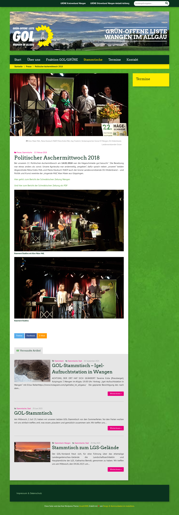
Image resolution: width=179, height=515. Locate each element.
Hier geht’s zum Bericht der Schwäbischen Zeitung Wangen (42, 179)
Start (17, 60)
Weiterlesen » (116, 394)
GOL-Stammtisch (33, 413)
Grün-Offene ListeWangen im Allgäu (135, 34)
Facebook (31, 336)
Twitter (19, 336)
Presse (28, 66)
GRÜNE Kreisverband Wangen (73, 3)
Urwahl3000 (83, 506)
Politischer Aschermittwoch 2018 (57, 157)
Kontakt (132, 60)
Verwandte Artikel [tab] (30, 350)
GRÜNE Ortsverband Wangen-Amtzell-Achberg (109, 3)
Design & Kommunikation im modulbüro (118, 506)
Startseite (18, 66)
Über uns (33, 60)
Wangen (67, 443)
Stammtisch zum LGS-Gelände (85, 447)
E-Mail (42, 336)
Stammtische (93, 60)
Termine (114, 60)
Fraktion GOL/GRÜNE (62, 60)
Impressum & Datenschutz (29, 493)
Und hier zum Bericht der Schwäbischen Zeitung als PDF (41, 185)
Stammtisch (59, 361)
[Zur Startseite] (33, 46)
